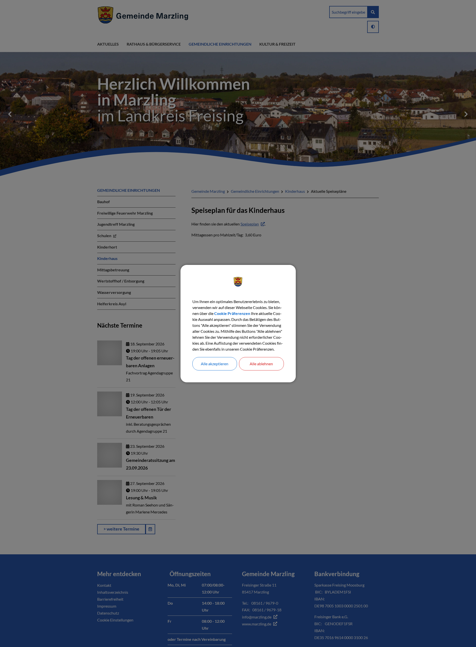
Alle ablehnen (261, 363)
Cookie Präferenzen (232, 313)
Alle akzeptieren (214, 363)
